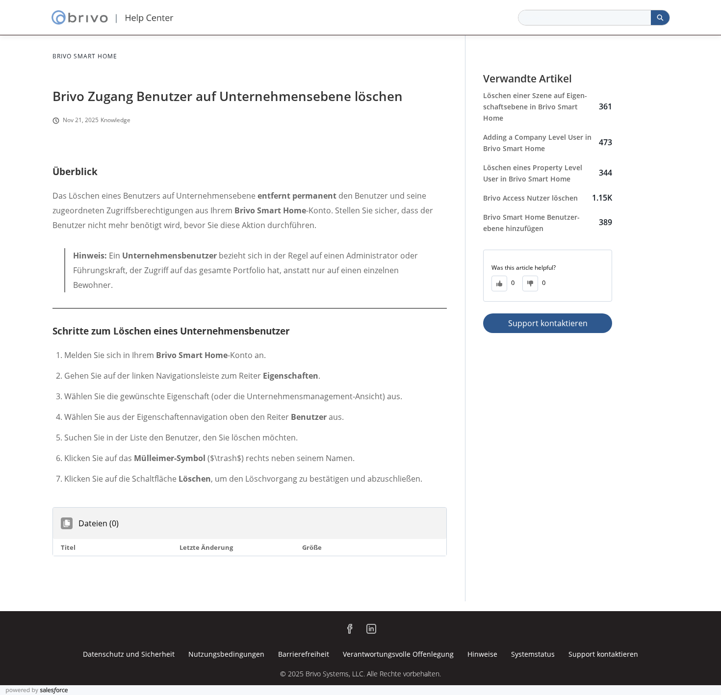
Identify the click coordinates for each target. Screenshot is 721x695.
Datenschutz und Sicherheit (129, 654)
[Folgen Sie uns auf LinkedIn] (371, 629)
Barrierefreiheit (303, 654)
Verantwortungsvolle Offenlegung (398, 654)
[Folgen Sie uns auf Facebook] (349, 629)
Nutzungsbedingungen (226, 654)
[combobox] (584, 17)
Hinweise (482, 654)
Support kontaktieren (548, 323)
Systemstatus (533, 654)
